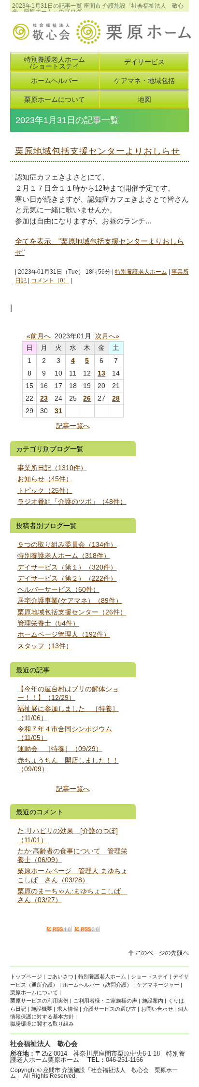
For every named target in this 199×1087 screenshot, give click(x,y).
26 (87, 398)
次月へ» (107, 336)
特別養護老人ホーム (141, 271)
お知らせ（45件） (44, 479)
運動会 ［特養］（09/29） (59, 749)
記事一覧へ (73, 426)
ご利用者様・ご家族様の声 (105, 1000)
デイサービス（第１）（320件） (67, 567)
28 (116, 398)
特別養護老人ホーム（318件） (63, 555)
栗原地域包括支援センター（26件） (72, 612)
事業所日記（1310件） (52, 468)
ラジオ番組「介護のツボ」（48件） (72, 501)
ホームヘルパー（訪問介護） (97, 985)
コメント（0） (50, 280)
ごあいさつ (60, 976)
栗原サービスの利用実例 (39, 1000)
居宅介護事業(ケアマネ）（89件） (69, 600)
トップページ (26, 976)
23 (44, 398)
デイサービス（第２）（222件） (67, 578)
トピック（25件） (44, 490)
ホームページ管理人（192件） (63, 634)
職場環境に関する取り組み (42, 1024)
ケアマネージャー (158, 985)
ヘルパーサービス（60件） (58, 589)
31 (58, 411)
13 (101, 373)
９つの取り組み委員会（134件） (67, 544)
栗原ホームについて (34, 992)
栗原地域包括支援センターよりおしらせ (97, 151)
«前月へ (39, 336)
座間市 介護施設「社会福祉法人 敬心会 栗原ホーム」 (94, 1073)
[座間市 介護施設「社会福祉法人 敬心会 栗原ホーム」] (101, 41)
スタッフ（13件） (44, 646)
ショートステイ (149, 976)
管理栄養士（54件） (48, 623)
